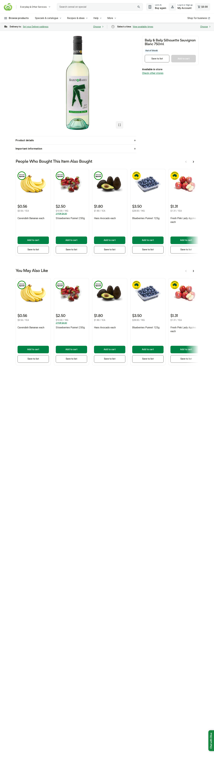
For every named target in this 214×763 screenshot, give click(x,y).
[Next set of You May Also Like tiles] (193, 271)
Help (96, 18)
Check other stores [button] (152, 73)
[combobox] (100, 7)
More (110, 18)
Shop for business (197, 18)
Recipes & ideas (76, 18)
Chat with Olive (211, 741)
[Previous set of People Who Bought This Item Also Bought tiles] (185, 161)
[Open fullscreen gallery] (119, 125)
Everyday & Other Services (33, 7)
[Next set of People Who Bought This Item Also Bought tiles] (193, 161)
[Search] (138, 6)
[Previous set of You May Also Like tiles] (185, 271)
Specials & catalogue (46, 18)
